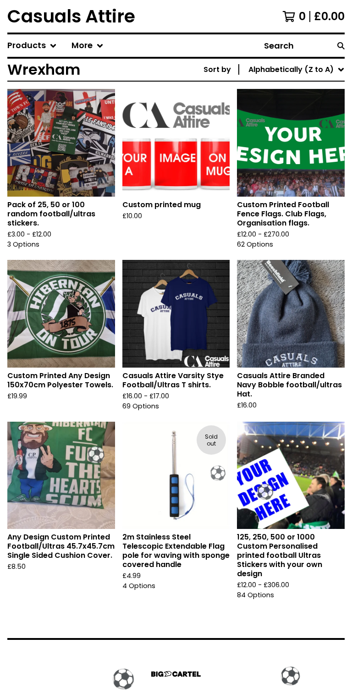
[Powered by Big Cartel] (176, 674)
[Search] (341, 45)
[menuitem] (32, 45)
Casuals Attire (71, 16)
